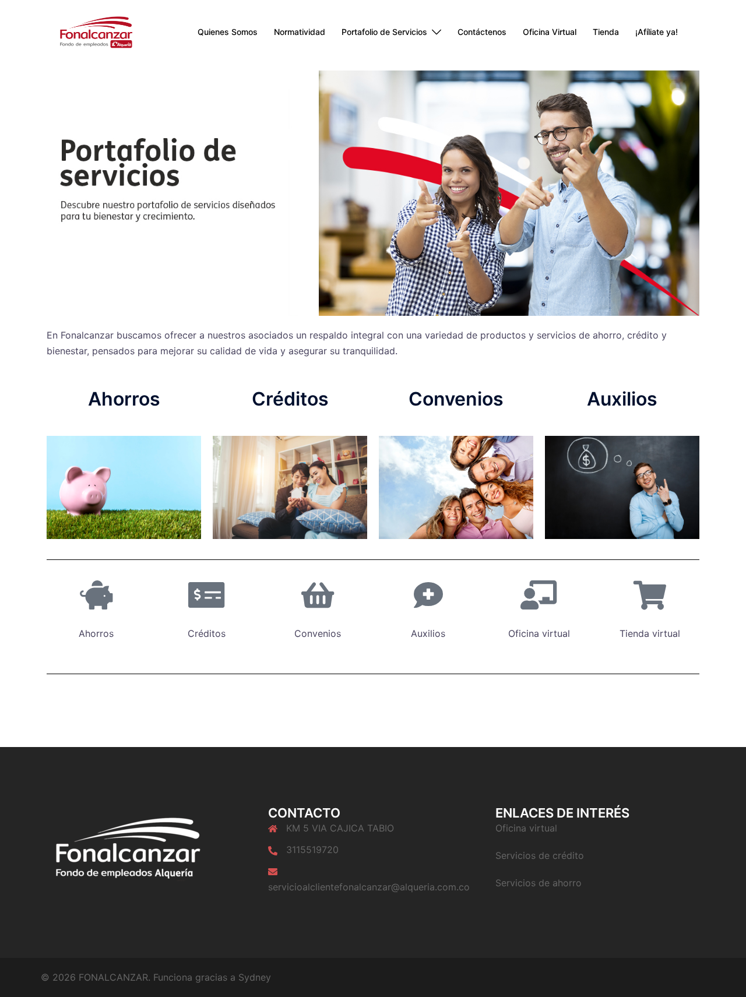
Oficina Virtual (549, 32)
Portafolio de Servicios (384, 32)
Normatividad (299, 32)
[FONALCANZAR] (90, 31)
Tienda (606, 32)
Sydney (254, 977)
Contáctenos (482, 32)
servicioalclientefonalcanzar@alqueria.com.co (369, 887)
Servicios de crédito (539, 855)
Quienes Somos (228, 32)
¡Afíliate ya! (656, 32)
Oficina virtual (526, 828)
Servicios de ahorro (538, 883)
